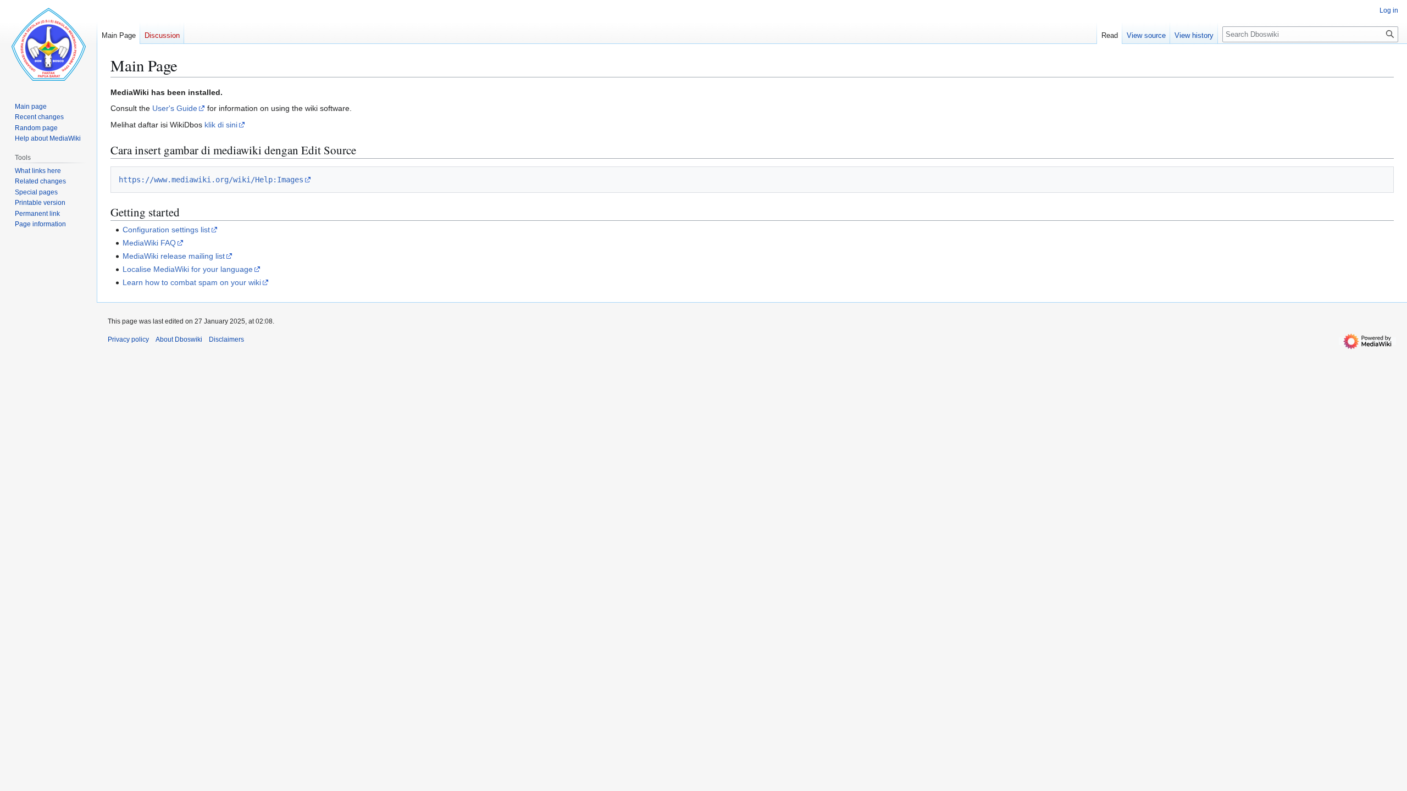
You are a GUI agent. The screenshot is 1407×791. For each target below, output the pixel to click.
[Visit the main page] (48, 44)
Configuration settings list (166, 229)
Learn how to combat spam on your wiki (192, 282)
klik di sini (220, 124)
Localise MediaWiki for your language (188, 269)
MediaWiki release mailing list (174, 256)
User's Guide (174, 108)
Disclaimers (226, 339)
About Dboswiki (179, 339)
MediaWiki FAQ (149, 242)
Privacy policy (128, 339)
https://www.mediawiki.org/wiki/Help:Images (211, 179)
